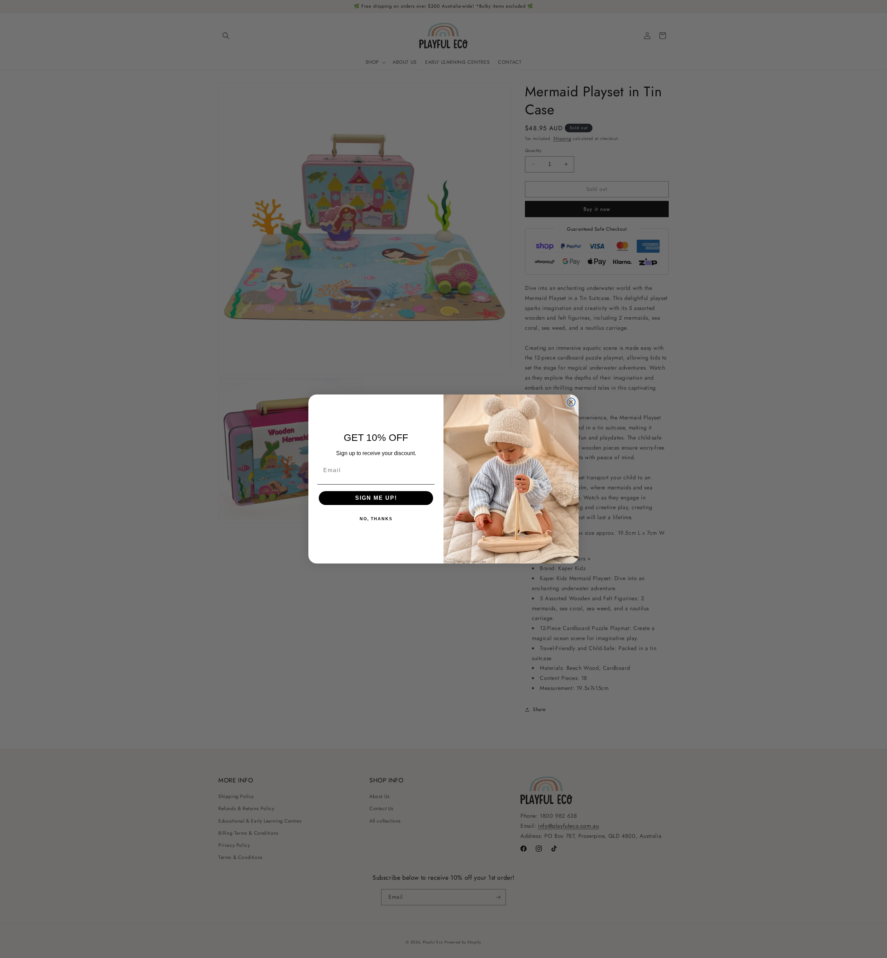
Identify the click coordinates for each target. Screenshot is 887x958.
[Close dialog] (571, 402)
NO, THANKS (376, 518)
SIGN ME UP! (376, 498)
